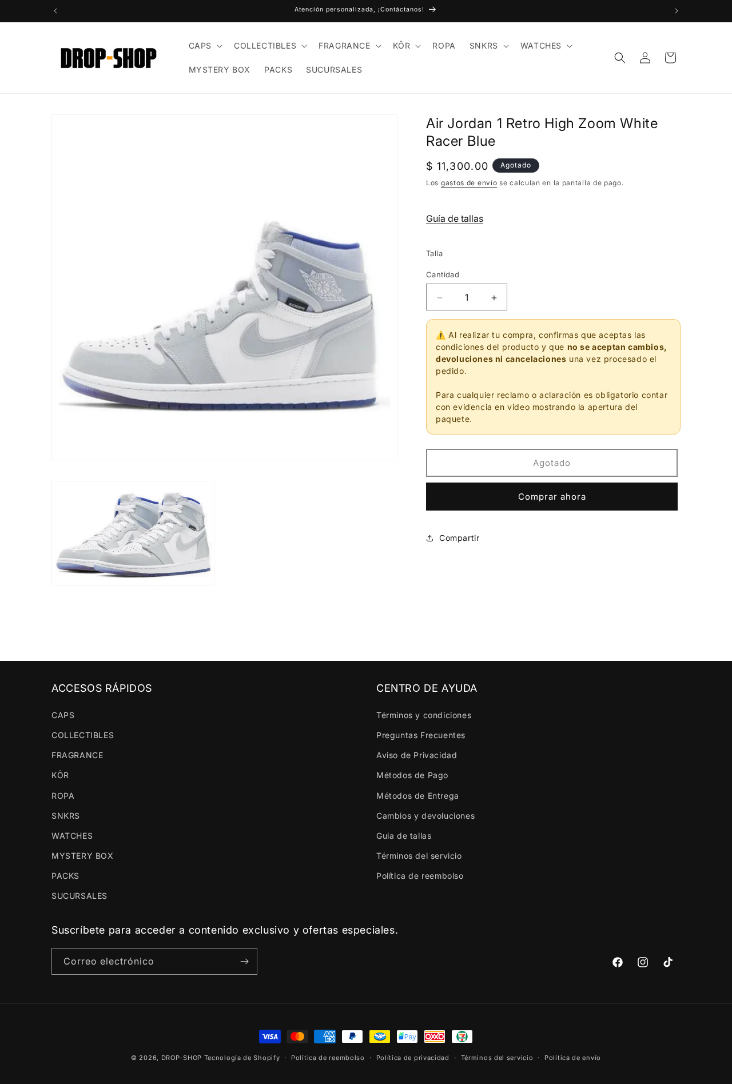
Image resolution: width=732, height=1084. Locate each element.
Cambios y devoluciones (425, 815)
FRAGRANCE (77, 755)
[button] (204, 46)
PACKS (65, 875)
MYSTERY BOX (82, 855)
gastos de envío (469, 183)
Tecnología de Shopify (242, 1058)
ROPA (62, 795)
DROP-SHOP (181, 1058)
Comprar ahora (552, 497)
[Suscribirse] (244, 961)
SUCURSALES (79, 895)
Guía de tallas (454, 219)
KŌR (60, 775)
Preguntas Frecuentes (421, 735)
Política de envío (572, 1058)
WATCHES (72, 835)
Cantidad (442, 275)
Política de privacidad (412, 1058)
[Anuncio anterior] (55, 11)
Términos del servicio (419, 855)
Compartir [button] (459, 538)
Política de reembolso (420, 875)
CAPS (62, 715)
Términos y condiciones (423, 715)
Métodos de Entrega (417, 795)
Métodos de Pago (412, 775)
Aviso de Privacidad (416, 755)
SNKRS (65, 815)
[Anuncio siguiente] (676, 11)
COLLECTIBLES (82, 735)
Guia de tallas (403, 835)
